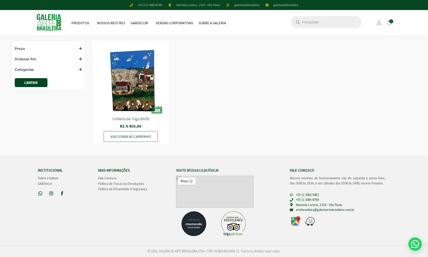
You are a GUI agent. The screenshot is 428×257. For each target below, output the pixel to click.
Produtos (80, 23)
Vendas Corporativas (174, 23)
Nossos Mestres (111, 23)
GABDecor (139, 23)
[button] (415, 244)
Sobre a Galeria (212, 23)
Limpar (31, 82)
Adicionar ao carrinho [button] (131, 136)
